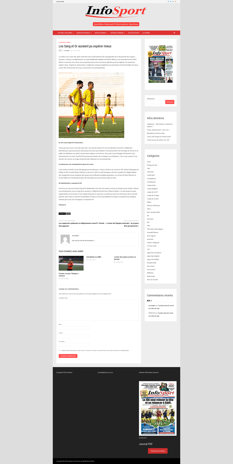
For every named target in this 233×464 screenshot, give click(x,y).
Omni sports (151, 269)
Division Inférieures (153, 205)
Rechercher (151, 99)
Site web (61, 341)
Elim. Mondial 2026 (153, 212)
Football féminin (152, 232)
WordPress (86, 461)
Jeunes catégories (153, 242)
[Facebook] (168, 1)
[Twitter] (170, 1)
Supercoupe (151, 276)
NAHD (68, 213)
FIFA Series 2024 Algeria (155, 229)
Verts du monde (100, 33)
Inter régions (151, 236)
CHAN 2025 (151, 175)
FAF (148, 222)
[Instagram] (173, 1)
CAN (148, 168)
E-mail (61, 333)
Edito (149, 209)
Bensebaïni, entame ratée (155, 133)
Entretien (150, 219)
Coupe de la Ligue (153, 195)
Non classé (150, 266)
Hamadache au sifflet (93, 257)
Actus (149, 162)
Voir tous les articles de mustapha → (83, 240)
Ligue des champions (154, 253)
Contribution (151, 182)
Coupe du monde (153, 199)
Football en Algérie (65, 33)
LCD (148, 249)
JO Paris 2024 (151, 246)
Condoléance (151, 178)
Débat (149, 202)
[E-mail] (175, 1)
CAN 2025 (150, 172)
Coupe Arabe (151, 185)
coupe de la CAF (152, 192)
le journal (146, 33)
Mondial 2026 (151, 263)
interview (150, 239)
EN (148, 216)
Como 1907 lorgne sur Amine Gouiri (159, 137)
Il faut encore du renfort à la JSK (158, 140)
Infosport (71, 461)
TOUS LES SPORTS (133, 33)
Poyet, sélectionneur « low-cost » (158, 130)
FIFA (148, 226)
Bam (92, 461)
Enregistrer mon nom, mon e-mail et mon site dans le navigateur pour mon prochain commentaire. (95, 350)
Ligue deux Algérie (64, 42)
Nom (61, 324)
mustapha (67, 50)
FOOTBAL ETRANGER (116, 33)
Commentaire (64, 298)
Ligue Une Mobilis (153, 259)
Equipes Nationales (83, 33)
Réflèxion (150, 273)
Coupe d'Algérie (152, 189)
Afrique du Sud (152, 165)
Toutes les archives (158, 451)
